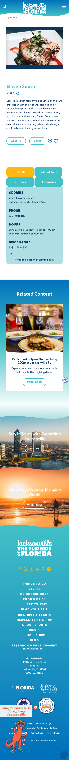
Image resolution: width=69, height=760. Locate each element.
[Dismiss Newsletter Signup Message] (35, 707)
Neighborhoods (34, 594)
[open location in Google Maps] (34, 259)
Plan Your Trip (34, 609)
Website (16, 141)
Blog (34, 640)
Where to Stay (35, 604)
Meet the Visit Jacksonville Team (42, 728)
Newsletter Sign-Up (34, 619)
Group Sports (34, 625)
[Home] (34, 8)
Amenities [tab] (48, 182)
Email (38, 141)
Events (34, 589)
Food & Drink (34, 599)
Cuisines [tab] (20, 182)
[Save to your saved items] (56, 141)
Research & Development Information (34, 647)
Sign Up (34, 448)
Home (13, 17)
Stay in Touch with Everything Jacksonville (16, 711)
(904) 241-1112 (17, 215)
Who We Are (34, 635)
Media (34, 630)
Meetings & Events (34, 614)
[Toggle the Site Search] (4, 6)
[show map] (50, 141)
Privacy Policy (53, 732)
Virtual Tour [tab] (48, 172)
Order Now (34, 504)
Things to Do (34, 584)
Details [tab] (20, 172)
